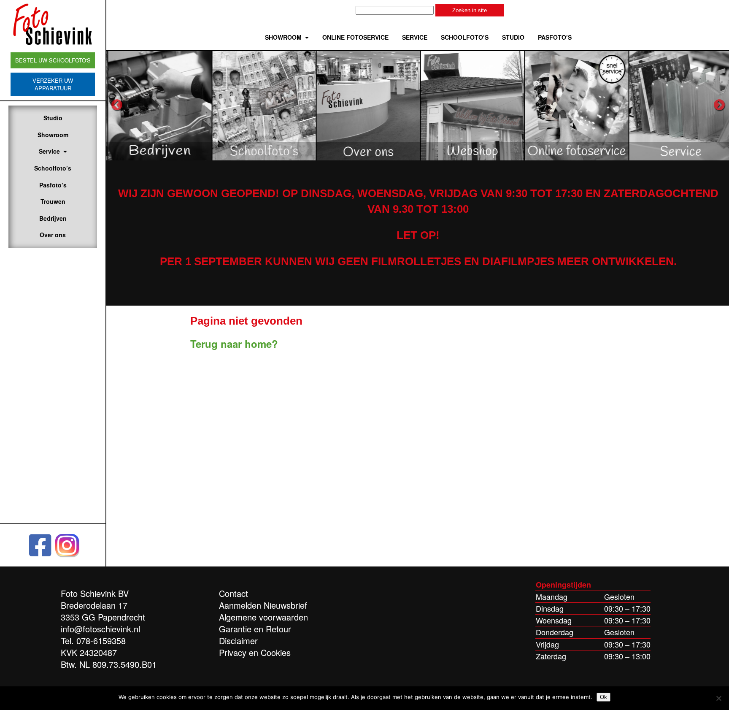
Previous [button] (117, 105)
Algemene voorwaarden (263, 617)
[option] (158, 105)
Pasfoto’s (53, 185)
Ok (603, 697)
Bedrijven (53, 218)
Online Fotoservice (355, 37)
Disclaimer (238, 640)
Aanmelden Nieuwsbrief (263, 605)
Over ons (53, 234)
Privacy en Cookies (255, 652)
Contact (233, 593)
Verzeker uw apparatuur (52, 84)
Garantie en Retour (255, 629)
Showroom (53, 134)
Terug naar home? (234, 343)
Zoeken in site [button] (469, 10)
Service (49, 151)
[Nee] (718, 698)
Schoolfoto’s (52, 168)
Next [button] (719, 105)
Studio (52, 118)
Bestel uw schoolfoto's (53, 60)
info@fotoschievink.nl (100, 629)
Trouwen (52, 201)
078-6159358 (101, 640)
